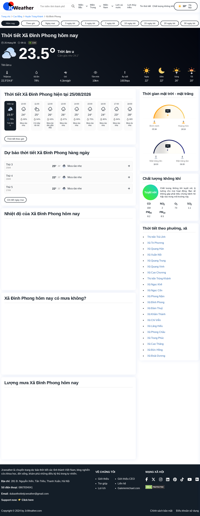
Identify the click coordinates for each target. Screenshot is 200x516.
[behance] (197, 480)
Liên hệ (122, 483)
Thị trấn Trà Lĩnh (156, 237)
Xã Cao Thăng (155, 344)
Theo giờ (30, 23)
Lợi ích (102, 488)
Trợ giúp (102, 483)
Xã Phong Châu (156, 332)
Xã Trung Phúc (155, 338)
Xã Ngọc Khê (154, 284)
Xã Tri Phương (155, 242)
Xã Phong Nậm (155, 296)
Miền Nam (105, 6)
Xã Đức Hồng (155, 350)
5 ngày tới (90, 23)
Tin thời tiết (145, 6)
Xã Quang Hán (155, 248)
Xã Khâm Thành (156, 314)
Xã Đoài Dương (156, 355)
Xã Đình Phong (155, 302)
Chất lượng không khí (163, 6)
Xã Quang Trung (156, 260)
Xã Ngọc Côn (154, 290)
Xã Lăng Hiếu (155, 326)
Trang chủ (5, 16)
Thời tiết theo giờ (15, 139)
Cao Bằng (17, 16)
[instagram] (160, 480)
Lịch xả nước (119, 6)
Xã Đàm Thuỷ (155, 308)
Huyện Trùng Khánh (34, 16)
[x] (153, 480)
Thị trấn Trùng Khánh (159, 278)
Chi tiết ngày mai (15, 200)
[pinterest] (175, 480)
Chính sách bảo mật (161, 510)
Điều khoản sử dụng (187, 510)
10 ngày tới (129, 23)
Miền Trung (93, 6)
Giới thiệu (103, 478)
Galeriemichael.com (129, 488)
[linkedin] (167, 480)
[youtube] (190, 480)
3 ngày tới (70, 23)
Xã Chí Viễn (154, 320)
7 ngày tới (110, 23)
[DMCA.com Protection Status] (154, 487)
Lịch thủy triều (131, 6)
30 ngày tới (189, 23)
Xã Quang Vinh (155, 266)
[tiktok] (182, 480)
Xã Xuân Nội (154, 254)
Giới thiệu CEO (126, 478)
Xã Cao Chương (156, 272)
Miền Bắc (80, 6)
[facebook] (146, 480)
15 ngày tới (149, 23)
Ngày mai (50, 23)
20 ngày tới (169, 23)
